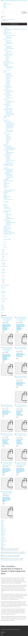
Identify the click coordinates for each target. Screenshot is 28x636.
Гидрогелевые (8, 74)
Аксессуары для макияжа (8, 165)
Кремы (7, 56)
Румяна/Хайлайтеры (10, 152)
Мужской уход (6, 201)
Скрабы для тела (9, 53)
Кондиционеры (9, 214)
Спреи (7, 60)
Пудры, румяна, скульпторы (9, 149)
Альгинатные (8, 73)
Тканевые (8, 82)
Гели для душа (9, 51)
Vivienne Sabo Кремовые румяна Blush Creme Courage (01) (6, 412)
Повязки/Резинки (7, 183)
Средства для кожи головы (8, 169)
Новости (5, 6)
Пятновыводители (9, 218)
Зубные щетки (8, 38)
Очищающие (8, 81)
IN (1, 635)
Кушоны (7, 161)
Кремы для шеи (9, 112)
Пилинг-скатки (8, 95)
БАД (5, 204)
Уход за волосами (7, 173)
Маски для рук (8, 47)
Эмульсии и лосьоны (10, 114)
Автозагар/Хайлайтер (8, 33)
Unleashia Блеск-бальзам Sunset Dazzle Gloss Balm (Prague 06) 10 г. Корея (20, 470)
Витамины (5, 205)
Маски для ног (8, 42)
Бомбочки (5, 226)
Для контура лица (9, 75)
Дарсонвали (6, 192)
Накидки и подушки (7, 196)
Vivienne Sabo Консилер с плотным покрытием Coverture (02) (5, 441)
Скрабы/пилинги (9, 170)
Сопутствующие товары (8, 199)
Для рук (5, 44)
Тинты (7, 143)
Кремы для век (9, 87)
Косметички (6, 144)
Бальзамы (8, 134)
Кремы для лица (9, 110)
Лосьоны (7, 57)
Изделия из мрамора (7, 231)
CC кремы (8, 157)
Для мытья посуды (7, 228)
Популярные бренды (7, 29)
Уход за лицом (7, 70)
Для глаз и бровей (7, 121)
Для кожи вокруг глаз (7, 86)
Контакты (5, 7)
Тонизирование (6, 104)
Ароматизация (6, 219)
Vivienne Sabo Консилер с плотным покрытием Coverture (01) (19, 441)
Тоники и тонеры (9, 108)
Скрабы (7, 96)
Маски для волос (9, 174)
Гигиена (5, 34)
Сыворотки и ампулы (10, 91)
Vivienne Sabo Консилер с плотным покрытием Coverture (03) (19, 413)
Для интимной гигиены (10, 35)
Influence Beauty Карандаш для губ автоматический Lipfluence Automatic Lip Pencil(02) (6, 357)
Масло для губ (8, 139)
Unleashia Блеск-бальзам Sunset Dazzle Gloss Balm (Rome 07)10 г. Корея (6, 470)
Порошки (8, 217)
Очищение (5, 49)
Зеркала (5, 195)
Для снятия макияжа (10, 101)
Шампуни (5, 187)
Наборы (5, 117)
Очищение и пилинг (9, 43)
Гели (7, 213)
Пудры (7, 151)
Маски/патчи (8, 138)
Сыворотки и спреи (9, 177)
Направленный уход (7, 90)
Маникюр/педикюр (9, 66)
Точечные (8, 83)
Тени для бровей (9, 130)
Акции (5, 5)
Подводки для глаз (9, 127)
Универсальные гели (10, 113)
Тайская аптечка (7, 61)
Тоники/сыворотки (9, 171)
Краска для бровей (9, 126)
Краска (5, 182)
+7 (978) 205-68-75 (4, 19)
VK (2, 635)
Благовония (8, 223)
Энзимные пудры (9, 97)
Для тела (6, 31)
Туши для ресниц (9, 131)
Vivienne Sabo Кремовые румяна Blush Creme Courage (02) (20, 383)
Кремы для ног (9, 40)
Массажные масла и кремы (9, 62)
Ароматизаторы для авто (11, 222)
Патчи (7, 88)
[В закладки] (3, 332)
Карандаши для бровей (10, 123)
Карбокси (8, 77)
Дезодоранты (6, 64)
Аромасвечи (8, 221)
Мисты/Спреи (8, 105)
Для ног (5, 39)
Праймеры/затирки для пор (11, 148)
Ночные (7, 79)
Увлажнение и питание (8, 55)
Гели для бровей (9, 122)
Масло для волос (9, 175)
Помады (7, 140)
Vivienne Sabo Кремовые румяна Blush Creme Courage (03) (20, 355)
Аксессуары (6, 65)
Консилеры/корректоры (10, 160)
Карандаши (8, 136)
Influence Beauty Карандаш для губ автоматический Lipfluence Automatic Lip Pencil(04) (20, 327)
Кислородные (8, 78)
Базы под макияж (9, 147)
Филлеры (8, 178)
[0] (1, 22)
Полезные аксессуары (8, 234)
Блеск (7, 135)
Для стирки (6, 212)
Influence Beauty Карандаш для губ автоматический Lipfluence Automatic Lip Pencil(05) (6, 327)
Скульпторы (8, 153)
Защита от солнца (7, 116)
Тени (7, 129)
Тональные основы (9, 162)
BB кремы (8, 156)
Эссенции (8, 92)
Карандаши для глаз (10, 125)
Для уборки (6, 230)
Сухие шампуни (6, 186)
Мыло (7, 52)
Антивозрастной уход (8, 191)
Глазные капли (6, 206)
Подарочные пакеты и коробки (9, 232)
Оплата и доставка (7, 3)
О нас (5, 2)
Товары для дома (7, 210)
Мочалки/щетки (9, 68)
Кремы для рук (9, 46)
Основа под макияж (7, 145)
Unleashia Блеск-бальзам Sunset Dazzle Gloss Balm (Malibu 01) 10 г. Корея (6, 499)
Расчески (5, 184)
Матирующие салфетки (8, 164)
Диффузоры (8, 225)
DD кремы (8, 158)
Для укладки (6, 179)
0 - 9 (12, 29)
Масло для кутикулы (10, 48)
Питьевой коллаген (7, 208)
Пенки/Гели (8, 103)
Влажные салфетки (7, 227)
